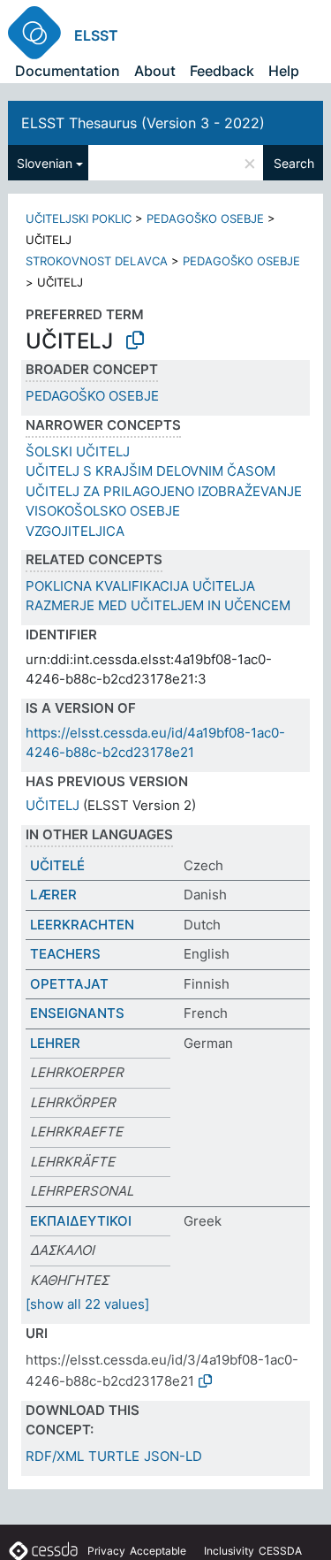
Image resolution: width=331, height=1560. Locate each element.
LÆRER (53, 894)
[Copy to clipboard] (135, 340)
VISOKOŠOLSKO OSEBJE (103, 510)
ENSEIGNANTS (77, 1013)
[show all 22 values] (87, 1304)
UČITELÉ (57, 865)
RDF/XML (55, 1456)
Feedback (222, 71)
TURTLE (113, 1456)
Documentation (67, 71)
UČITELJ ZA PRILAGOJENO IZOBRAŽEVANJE (164, 491)
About (155, 71)
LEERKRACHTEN (82, 924)
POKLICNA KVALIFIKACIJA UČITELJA (140, 585)
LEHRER (55, 1043)
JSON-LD (173, 1456)
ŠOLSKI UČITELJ (78, 451)
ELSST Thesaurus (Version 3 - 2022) (143, 123)
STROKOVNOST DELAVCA (97, 261)
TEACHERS (65, 953)
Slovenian (44, 163)
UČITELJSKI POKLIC (79, 218)
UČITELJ (52, 805)
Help (283, 71)
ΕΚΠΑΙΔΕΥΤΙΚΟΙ (81, 1220)
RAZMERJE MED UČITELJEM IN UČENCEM (158, 605)
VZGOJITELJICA (75, 531)
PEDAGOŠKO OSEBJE (205, 218)
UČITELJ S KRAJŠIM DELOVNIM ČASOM (150, 471)
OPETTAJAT (69, 983)
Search (294, 163)
